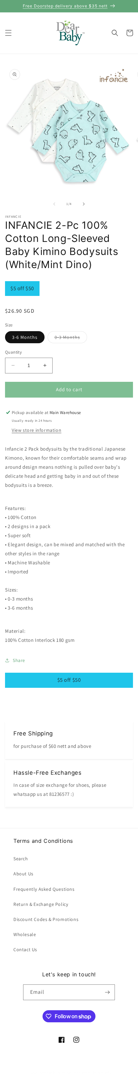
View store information (36, 430)
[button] (8, 32)
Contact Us (25, 949)
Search (20, 859)
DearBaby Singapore (58, 1072)
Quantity (13, 352)
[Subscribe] (107, 992)
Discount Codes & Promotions (45, 919)
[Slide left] (54, 204)
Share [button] (19, 660)
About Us (23, 874)
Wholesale (24, 934)
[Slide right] (83, 204)
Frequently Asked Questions (44, 889)
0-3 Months (71, 338)
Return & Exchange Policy (40, 904)
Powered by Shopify (94, 1072)
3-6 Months (25, 337)
